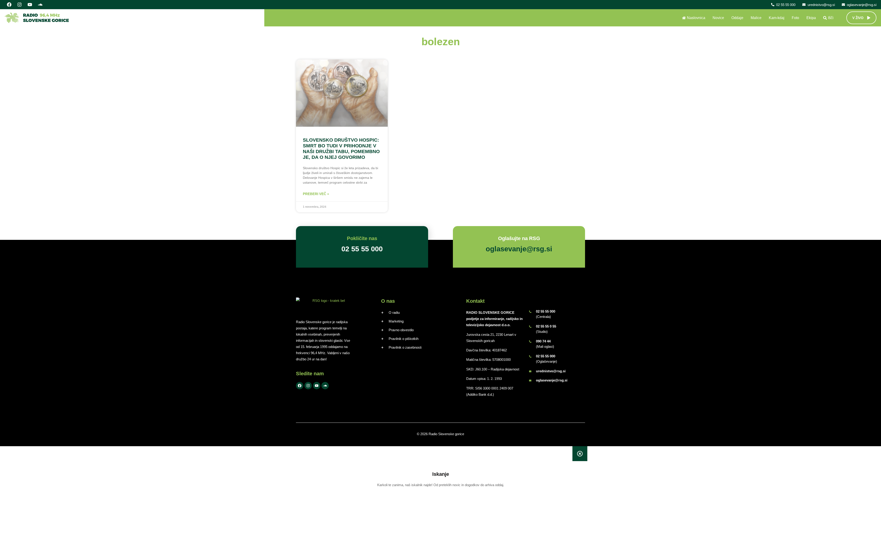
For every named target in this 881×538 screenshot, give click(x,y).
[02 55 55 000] (530, 311)
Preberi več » (316, 194)
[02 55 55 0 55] (530, 326)
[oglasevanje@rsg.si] (530, 380)
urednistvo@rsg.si (551, 371)
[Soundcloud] (40, 4)
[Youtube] (29, 4)
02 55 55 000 (545, 311)
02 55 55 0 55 (546, 326)
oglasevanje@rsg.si (551, 380)
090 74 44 (543, 341)
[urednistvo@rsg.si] (530, 371)
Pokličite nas (362, 238)
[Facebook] (9, 4)
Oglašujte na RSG (519, 238)
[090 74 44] (530, 341)
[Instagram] (19, 4)
